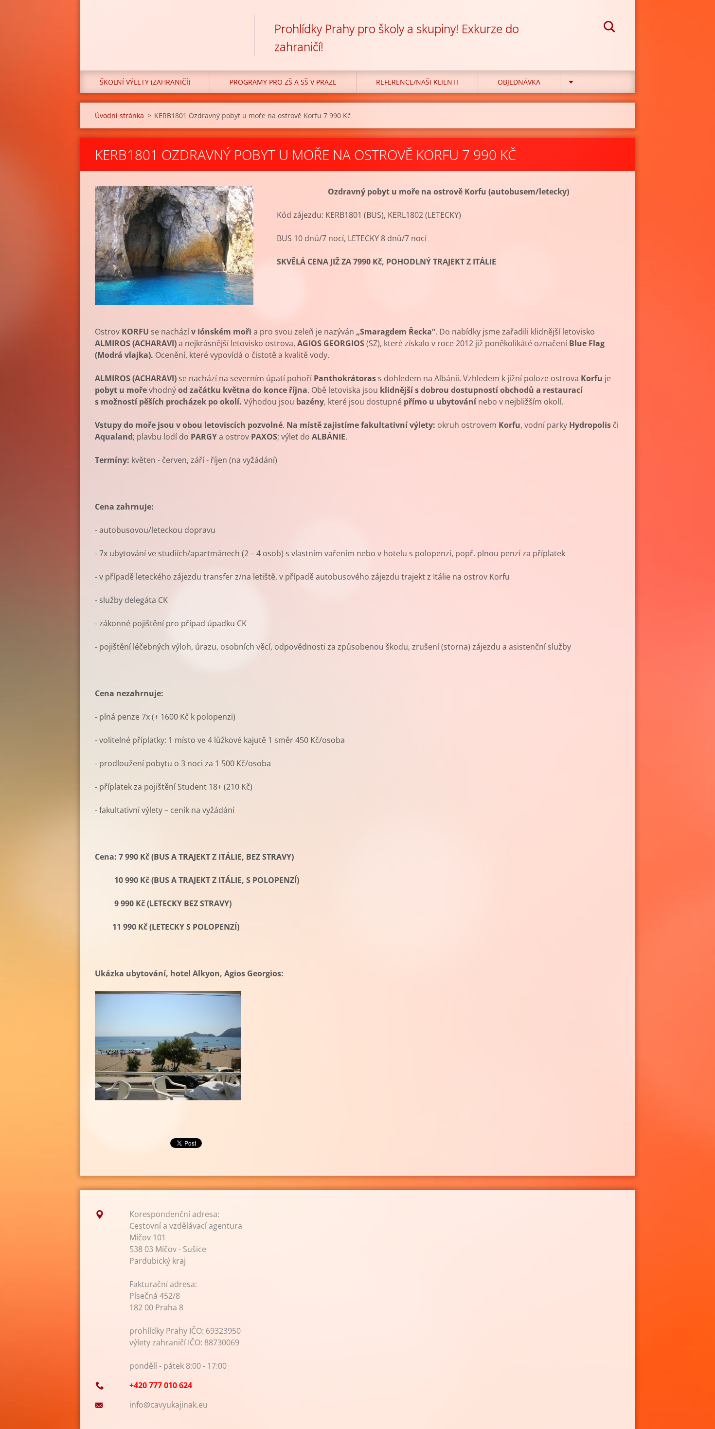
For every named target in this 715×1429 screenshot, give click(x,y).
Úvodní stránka (119, 115)
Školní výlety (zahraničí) (145, 82)
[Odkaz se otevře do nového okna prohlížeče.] (174, 245)
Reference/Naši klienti (417, 82)
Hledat (609, 28)
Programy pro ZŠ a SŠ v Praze (283, 82)
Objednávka (519, 82)
